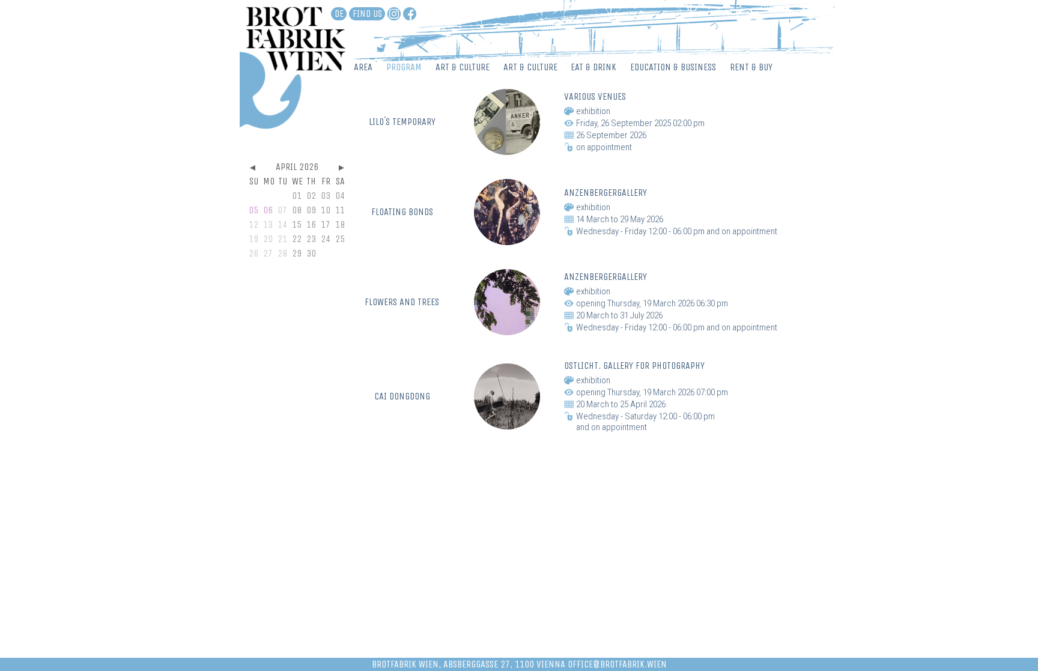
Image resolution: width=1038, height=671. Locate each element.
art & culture (463, 67)
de (339, 13)
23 (311, 238)
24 (325, 238)
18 (340, 224)
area (363, 67)
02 (311, 195)
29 (297, 253)
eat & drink (593, 67)
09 (311, 210)
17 (325, 224)
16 (311, 224)
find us (367, 13)
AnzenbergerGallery (605, 192)
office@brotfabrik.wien (617, 664)
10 (325, 210)
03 (325, 195)
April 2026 (297, 166)
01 (297, 195)
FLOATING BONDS (402, 211)
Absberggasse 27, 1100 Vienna (504, 664)
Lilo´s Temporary (402, 121)
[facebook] (409, 13)
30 (311, 253)
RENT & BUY (751, 67)
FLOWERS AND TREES (402, 302)
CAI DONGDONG (402, 396)
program (404, 67)
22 (297, 238)
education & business (673, 67)
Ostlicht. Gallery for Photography (634, 365)
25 (340, 238)
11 (340, 210)
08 (297, 210)
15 (297, 224)
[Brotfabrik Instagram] (394, 13)
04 (340, 195)
